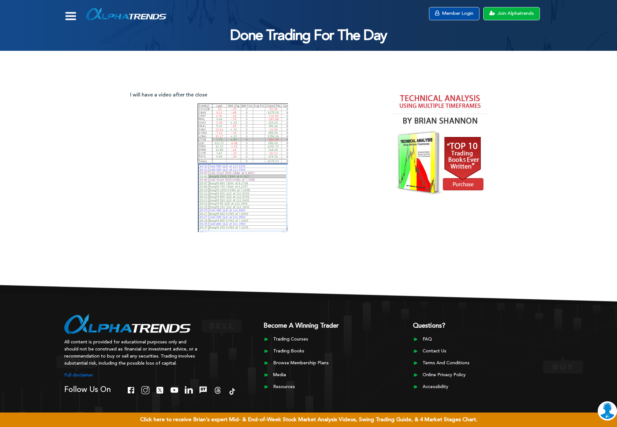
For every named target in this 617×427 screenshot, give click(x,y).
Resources (284, 387)
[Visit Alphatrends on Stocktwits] (203, 389)
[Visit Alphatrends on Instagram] (145, 389)
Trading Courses (290, 339)
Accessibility (435, 387)
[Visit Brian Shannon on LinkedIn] (189, 389)
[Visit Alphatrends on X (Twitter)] (160, 389)
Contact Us (434, 351)
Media (279, 375)
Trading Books (288, 351)
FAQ (427, 339)
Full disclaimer (78, 375)
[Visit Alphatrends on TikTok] (232, 390)
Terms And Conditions (446, 363)
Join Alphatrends (515, 13)
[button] (75, 12)
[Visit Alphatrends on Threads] (218, 389)
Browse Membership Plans (301, 363)
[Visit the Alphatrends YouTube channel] (174, 389)
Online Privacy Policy (444, 375)
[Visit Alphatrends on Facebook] (131, 389)
